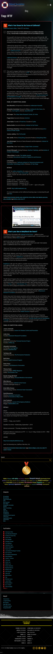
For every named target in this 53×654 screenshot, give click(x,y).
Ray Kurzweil (6, 502)
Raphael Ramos (9, 567)
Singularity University (8, 505)
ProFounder (22, 134)
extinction (27, 480)
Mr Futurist (6, 602)
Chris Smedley (8, 586)
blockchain (4, 480)
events (21, 197)
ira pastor (21, 482)
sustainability (8, 199)
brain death (7, 480)
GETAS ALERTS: (30, 630)
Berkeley (36, 150)
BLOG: (28, 632)
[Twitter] (37, 648)
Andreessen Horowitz (36, 105)
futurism (30, 197)
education (18, 197)
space (30, 484)
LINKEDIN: (18, 630)
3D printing (6, 496)
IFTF (22, 28)
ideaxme (4, 482)
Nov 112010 (5, 25)
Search (50, 460)
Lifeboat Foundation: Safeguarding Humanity (23, 5)
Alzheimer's (10, 478)
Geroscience (6, 599)
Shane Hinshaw (9, 566)
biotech (38, 479)
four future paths (23, 173)
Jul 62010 (5, 231)
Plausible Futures (7, 606)
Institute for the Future (36, 109)
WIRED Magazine (17, 370)
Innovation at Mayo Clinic (16, 396)
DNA (4, 500)
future (22, 199)
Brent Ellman (8, 575)
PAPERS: (28, 641)
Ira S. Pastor (8, 584)
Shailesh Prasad (9, 541)
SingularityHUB (7, 607)
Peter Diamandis (7, 499)
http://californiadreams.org (19, 188)
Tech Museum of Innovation (17, 365)
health (43, 448)
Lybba (34, 121)
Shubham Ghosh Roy (10, 535)
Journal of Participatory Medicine (21, 402)
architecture (6, 513)
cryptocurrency (14, 480)
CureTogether (15, 111)
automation (6, 519)
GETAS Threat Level (26, 623)
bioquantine (27, 478)
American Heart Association (24, 389)
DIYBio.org (11, 342)
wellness (26, 486)
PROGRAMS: (29, 639)
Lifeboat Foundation (9, 648)
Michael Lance (8, 579)
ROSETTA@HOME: (17, 641)
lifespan (34, 482)
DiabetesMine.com (13, 403)
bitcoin (48, 478)
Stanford (30, 150)
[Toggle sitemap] (48, 5)
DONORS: (22, 635)
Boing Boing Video (41, 137)
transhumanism (46, 484)
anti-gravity (6, 512)
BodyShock (20, 257)
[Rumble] (45, 648)
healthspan (45, 481)
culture (18, 480)
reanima (6, 484)
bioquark (32, 479)
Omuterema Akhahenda (11, 554)
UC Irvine (35, 114)
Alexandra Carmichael (11, 197)
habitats (33, 197)
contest (19, 199)
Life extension (28, 482)
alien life (5, 511)
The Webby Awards (25, 155)
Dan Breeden (8, 539)
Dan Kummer (8, 552)
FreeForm (23, 121)
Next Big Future (7, 604)
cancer (11, 480)
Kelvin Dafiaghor (9, 547)
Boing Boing (21, 137)
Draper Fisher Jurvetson (31, 146)
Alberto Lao (8, 564)
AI (7, 478)
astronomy (5, 516)
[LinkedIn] (39, 648)
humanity (50, 480)
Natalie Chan (8, 569)
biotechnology (44, 478)
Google (37, 480)
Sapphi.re (23, 648)
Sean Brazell (8, 571)
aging (4, 479)
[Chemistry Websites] (26, 468)
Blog (26, 11)
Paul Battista (8, 543)
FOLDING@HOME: (18, 639)
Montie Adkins (8, 583)
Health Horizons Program (15, 360)
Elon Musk (5, 503)
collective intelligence (32, 448)
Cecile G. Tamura (9, 558)
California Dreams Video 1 (10, 28)
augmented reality (7, 518)
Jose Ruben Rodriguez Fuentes (12, 550)
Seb (6, 577)
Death (19, 480)
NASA (43, 482)
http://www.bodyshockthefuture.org (13, 440)
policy (4, 199)
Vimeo (27, 28)
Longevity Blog (6, 600)
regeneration (17, 484)
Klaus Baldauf (8, 556)
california (15, 199)
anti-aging (15, 479)
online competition (18, 171)
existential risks (26, 197)
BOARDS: (29, 635)
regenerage (11, 484)
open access (45, 197)
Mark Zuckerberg (7, 508)
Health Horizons (25, 311)
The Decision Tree (22, 284)
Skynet (5, 506)
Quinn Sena (8, 537)
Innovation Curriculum (14, 395)
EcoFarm (27, 118)
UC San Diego (34, 164)
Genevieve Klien (9, 532)
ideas (18, 237)
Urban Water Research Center (24, 114)
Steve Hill (7, 573)
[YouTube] (42, 648)
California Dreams (15, 50)
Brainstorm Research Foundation (17, 335)
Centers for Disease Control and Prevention (26, 330)
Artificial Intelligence (21, 478)
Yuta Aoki (7, 560)
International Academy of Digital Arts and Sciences (27, 157)
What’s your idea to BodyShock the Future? (22, 231)
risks (24, 484)
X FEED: (18, 632)
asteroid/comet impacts (9, 515)
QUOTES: (28, 643)
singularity (27, 484)
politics (49, 482)
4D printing (6, 498)
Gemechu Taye (9, 545)
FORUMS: (23, 643)
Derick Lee (7, 562)
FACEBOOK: (18, 628)
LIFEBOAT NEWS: (30, 628)
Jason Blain (8, 581)
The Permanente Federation (22, 355)
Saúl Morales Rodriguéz (11, 533)
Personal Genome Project (23, 341)
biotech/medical (19, 448)
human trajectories (39, 197)
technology (39, 484)
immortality (9, 482)
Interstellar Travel (16, 482)
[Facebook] (34, 648)
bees (4, 521)
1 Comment (9, 450)
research (5, 450)
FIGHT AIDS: (19, 637)
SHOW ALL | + (5, 588)
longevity (39, 482)
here (11, 193)
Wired (9, 284)
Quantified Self (29, 111)
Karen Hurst (8, 549)
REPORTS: (29, 637)
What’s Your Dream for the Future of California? (24, 25)
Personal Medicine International (23, 377)
